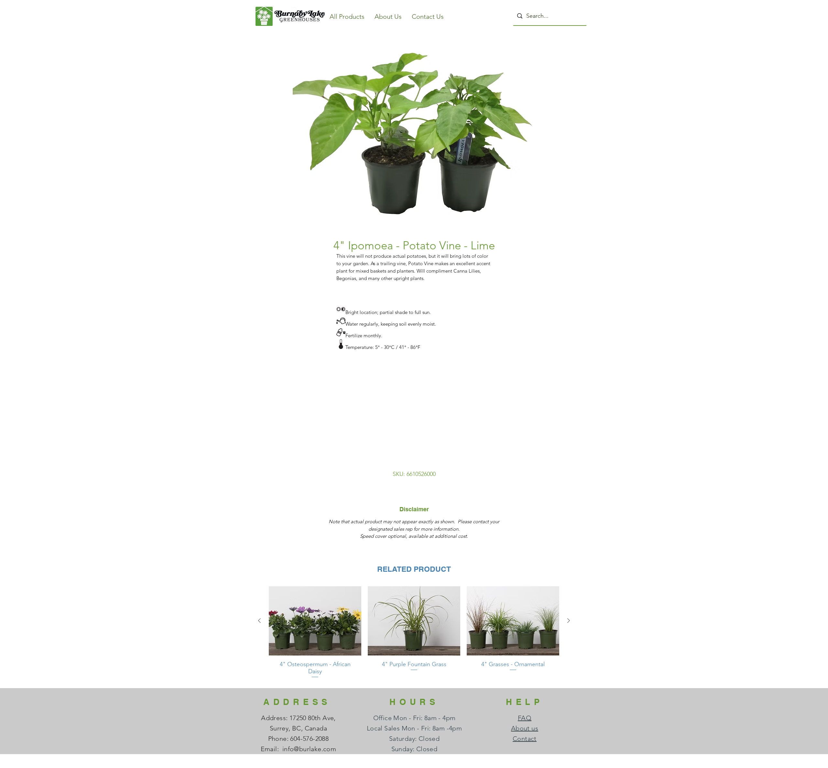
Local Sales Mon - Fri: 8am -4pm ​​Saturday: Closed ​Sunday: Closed (414, 738)
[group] (414, 634)
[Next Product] (568, 620)
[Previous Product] (259, 620)
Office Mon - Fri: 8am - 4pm (414, 718)
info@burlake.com (309, 749)
